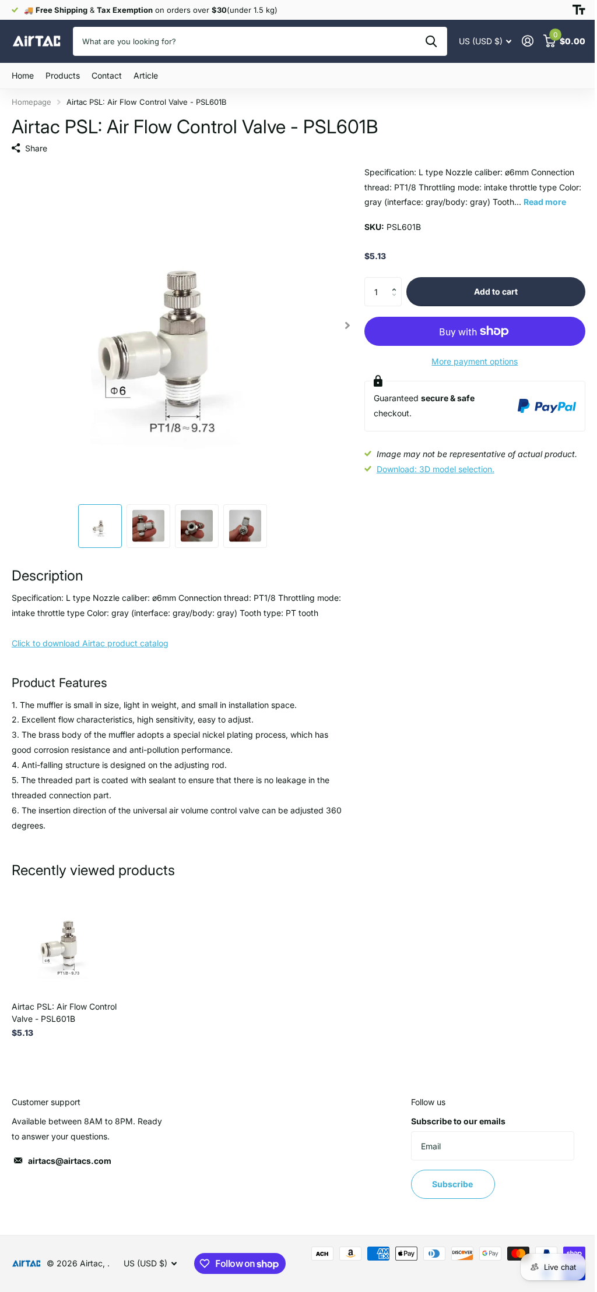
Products (62, 75)
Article (146, 75)
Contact (107, 75)
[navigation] (100, 526)
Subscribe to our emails (458, 1121)
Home (23, 75)
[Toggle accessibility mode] (579, 9)
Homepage (31, 102)
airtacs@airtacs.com (69, 1161)
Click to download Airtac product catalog (90, 643)
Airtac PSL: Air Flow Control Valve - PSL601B (64, 1012)
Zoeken (431, 41)
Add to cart (496, 291)
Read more (545, 202)
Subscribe (453, 1184)
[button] (397, 281)
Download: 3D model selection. (435, 469)
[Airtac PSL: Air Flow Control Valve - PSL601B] (65, 939)
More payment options (474, 361)
